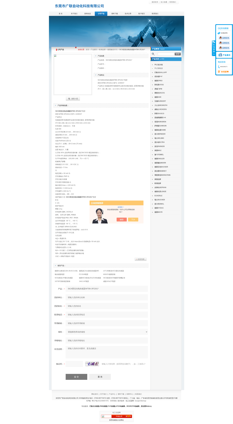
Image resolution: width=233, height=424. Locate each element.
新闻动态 (87, 14)
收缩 (214, 48)
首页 (87, 50)
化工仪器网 (116, 412)
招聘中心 (129, 394)
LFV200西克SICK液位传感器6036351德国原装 (113, 272)
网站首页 (94, 394)
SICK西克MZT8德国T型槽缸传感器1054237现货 (114, 279)
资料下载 (114, 14)
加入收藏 (164, 2)
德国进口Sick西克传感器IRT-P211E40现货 (89, 272)
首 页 (60, 14)
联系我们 (172, 2)
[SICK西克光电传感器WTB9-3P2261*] (73, 98)
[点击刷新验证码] (92, 364)
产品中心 (112, 394)
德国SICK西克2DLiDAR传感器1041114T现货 (90, 279)
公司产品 (101, 14)
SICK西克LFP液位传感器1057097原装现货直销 (64, 279)
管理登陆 (113, 401)
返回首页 (155, 2)
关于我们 (74, 14)
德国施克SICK (112, 50)
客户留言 (141, 14)
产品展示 (94, 50)
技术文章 (128, 14)
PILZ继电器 (159, 68)
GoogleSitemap (140, 401)
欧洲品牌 (102, 50)
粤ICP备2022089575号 (100, 401)
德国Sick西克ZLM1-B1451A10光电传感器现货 (66, 272)
